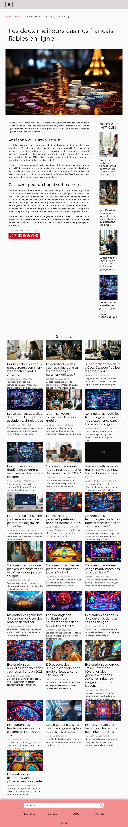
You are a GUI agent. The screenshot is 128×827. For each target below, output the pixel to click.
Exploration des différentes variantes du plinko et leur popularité (24, 777)
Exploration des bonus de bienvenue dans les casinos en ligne (101, 618)
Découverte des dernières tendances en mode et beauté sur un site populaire (63, 670)
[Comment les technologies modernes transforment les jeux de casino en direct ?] (103, 501)
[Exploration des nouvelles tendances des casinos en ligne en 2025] (25, 650)
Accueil (9, 16)
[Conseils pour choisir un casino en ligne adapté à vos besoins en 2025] (64, 710)
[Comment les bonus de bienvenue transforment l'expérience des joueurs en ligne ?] (25, 551)
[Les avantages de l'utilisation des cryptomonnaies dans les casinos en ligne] (64, 600)
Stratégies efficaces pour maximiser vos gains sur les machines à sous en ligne (103, 471)
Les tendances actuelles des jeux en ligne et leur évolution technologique (108, 309)
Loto (75, 813)
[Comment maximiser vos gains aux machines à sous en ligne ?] (103, 551)
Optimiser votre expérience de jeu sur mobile (61, 417)
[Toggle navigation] (9, 4)
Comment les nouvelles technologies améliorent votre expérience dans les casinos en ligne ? (103, 419)
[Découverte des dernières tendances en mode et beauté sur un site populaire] (64, 650)
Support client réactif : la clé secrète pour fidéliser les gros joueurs (108, 263)
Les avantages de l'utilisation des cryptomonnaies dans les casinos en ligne (62, 620)
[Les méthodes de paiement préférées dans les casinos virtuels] (64, 501)
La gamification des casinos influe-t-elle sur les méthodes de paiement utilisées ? (109, 216)
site (38, 148)
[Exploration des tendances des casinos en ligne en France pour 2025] (25, 710)
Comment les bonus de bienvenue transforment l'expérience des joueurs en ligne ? (25, 570)
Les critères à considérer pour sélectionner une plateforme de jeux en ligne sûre (24, 521)
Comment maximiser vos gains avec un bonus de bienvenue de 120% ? (64, 469)
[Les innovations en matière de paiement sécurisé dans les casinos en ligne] (25, 452)
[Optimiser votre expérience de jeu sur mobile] (64, 399)
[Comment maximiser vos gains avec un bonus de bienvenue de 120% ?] (64, 452)
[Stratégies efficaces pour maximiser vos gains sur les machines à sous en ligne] (103, 452)
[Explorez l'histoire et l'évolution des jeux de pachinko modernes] (103, 710)
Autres (18, 16)
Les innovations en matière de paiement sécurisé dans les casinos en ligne (25, 471)
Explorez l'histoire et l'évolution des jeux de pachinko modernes (101, 728)
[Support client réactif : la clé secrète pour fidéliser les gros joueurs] (109, 242)
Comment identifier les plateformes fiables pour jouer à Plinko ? (64, 568)
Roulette (29, 813)
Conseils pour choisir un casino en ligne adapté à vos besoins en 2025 (64, 728)
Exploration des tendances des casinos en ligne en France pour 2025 (24, 730)
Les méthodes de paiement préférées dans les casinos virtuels (63, 519)
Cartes (52, 813)
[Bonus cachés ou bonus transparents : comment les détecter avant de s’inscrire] (109, 144)
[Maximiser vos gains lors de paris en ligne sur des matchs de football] (25, 600)
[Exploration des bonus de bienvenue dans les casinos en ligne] (103, 600)
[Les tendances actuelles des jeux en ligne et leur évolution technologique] (109, 287)
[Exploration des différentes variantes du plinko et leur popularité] (25, 760)
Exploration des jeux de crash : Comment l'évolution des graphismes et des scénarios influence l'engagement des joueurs (102, 675)
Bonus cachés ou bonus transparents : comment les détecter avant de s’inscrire (108, 167)
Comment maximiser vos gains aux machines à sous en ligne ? (102, 568)
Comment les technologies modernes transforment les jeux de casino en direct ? (102, 521)
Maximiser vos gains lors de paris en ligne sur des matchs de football (24, 618)
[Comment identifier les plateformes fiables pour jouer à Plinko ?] (64, 551)
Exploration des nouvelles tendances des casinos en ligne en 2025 (25, 668)
